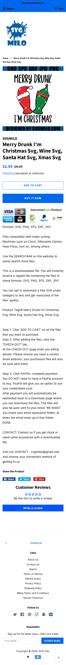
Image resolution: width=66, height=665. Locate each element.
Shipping (8, 173)
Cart (60, 8)
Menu (10, 8)
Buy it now (33, 198)
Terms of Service (33, 573)
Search (33, 569)
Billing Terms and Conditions (33, 593)
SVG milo (44, 651)
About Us (33, 559)
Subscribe (52, 641)
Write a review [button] (33, 508)
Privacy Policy (33, 583)
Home (5, 58)
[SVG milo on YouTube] (51, 615)
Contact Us (33, 564)
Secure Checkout (33, 597)
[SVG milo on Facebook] (22, 615)
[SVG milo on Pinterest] (29, 615)
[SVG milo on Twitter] (15, 615)
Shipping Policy (33, 588)
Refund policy (33, 578)
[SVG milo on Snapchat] (44, 615)
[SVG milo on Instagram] (36, 615)
